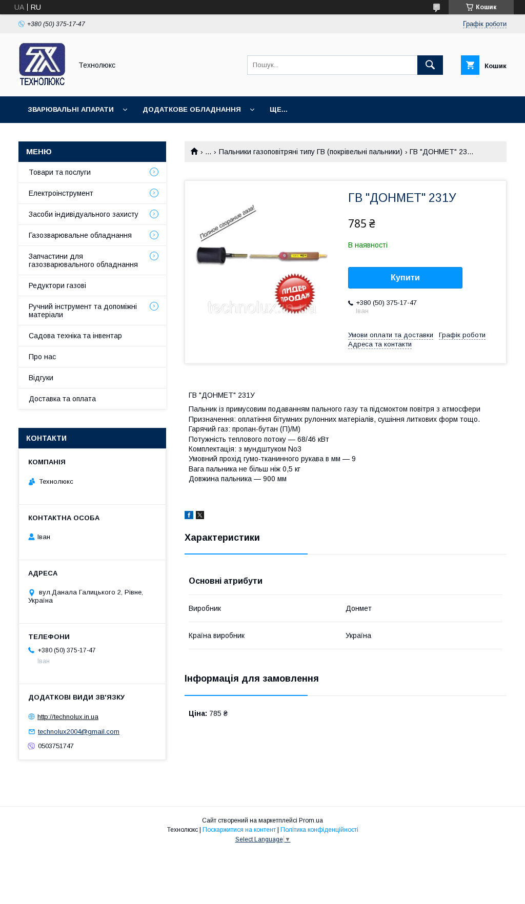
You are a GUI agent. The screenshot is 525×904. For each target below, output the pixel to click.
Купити (405, 277)
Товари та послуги (60, 172)
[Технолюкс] (42, 83)
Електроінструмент (61, 193)
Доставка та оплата (62, 399)
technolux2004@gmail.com (78, 731)
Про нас (42, 357)
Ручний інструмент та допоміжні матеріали (83, 310)
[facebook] (189, 516)
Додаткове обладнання (192, 109)
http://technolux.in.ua (67, 717)
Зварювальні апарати (71, 109)
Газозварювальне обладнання (80, 235)
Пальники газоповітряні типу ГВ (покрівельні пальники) (310, 152)
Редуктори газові (57, 285)
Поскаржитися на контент (239, 829)
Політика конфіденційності (319, 829)
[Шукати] (430, 65)
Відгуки (41, 378)
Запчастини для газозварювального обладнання (83, 260)
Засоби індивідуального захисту (83, 214)
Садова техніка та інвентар (75, 336)
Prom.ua (311, 820)
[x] (200, 516)
